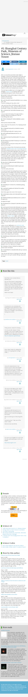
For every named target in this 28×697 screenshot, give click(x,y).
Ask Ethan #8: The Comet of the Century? (11, 662)
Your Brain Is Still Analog (8, 531)
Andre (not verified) (10, 429)
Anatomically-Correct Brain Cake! (9, 607)
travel (7, 261)
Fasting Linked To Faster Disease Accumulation (14, 530)
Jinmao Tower (11, 216)
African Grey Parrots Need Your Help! (10, 555)
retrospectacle (5, 40)
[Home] (9, 35)
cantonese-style (20, 225)
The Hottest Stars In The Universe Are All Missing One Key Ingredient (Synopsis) (13, 646)
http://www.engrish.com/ (10, 442)
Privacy (23, 684)
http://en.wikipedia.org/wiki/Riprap (12, 335)
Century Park (9, 91)
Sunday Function (5, 630)
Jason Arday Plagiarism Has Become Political (13, 545)
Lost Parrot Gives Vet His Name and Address (12, 568)
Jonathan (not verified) (10, 319)
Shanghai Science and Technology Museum (16, 148)
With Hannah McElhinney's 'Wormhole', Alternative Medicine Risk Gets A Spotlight (14, 533)
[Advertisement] (14, 16)
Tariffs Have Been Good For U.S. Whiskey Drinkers (14, 528)
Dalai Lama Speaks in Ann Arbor (9, 594)
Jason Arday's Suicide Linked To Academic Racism (14, 547)
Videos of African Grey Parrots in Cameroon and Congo (13, 581)
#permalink (19, 299)
